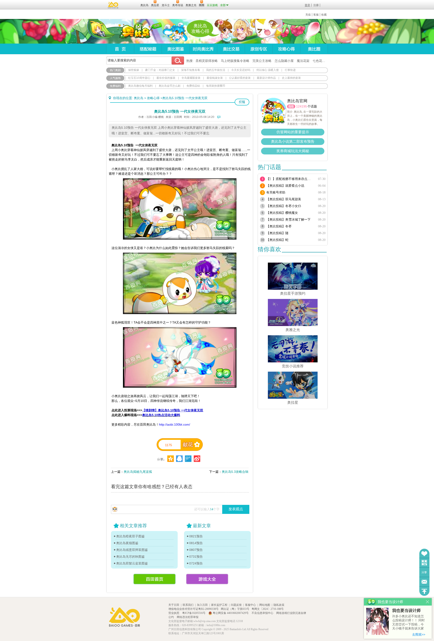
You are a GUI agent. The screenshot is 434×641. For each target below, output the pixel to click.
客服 (316, 14)
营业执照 (174, 613)
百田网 (130, 4)
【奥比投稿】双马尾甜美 (283, 199)
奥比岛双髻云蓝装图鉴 (132, 563)
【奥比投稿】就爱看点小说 (285, 185)
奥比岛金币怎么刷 (169, 85)
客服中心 (250, 604)
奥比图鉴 (175, 49)
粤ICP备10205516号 (194, 613)
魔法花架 (303, 61)
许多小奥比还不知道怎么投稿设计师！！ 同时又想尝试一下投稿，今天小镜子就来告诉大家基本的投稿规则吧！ (408, 623)
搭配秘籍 (148, 49)
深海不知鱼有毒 (190, 70)
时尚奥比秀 (203, 49)
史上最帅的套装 (291, 77)
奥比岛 (134, 31)
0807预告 (196, 550)
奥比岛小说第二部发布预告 (292, 141)
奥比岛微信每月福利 (140, 85)
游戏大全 (207, 579)
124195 (301, 106)
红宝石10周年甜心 (139, 77)
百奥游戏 (113, 4)
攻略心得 (286, 49)
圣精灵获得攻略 (207, 61)
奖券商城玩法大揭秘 (292, 151)
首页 (120, 49)
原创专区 (258, 49)
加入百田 (202, 604)
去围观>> (418, 634)
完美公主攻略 (261, 61)
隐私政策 (279, 604)
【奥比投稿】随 (277, 233)
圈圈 (291, 106)
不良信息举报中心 (263, 613)
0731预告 (196, 556)
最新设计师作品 (266, 77)
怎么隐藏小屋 (284, 61)
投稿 (242, 102)
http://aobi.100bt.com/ (174, 424)
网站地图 (264, 604)
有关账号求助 (275, 192)
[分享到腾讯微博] (188, 458)
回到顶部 (424, 591)
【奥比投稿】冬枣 (279, 226)
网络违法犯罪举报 (187, 617)
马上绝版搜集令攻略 (235, 61)
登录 (307, 5)
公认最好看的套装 (240, 77)
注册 (316, 5)
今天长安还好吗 (240, 70)
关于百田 (173, 604)
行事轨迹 (290, 70)
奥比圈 (314, 49)
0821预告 (196, 536)
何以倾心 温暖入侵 (267, 70)
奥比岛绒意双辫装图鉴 (132, 550)
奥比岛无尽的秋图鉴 (130, 556)
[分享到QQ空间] (179, 458)
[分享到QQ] (170, 458)
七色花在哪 (320, 61)
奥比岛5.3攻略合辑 (235, 471)
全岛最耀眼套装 (191, 77)
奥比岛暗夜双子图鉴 (130, 536)
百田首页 (154, 579)
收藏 (324, 14)
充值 (308, 14)
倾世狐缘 (133, 70)
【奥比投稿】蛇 (277, 240)
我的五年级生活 (215, 70)
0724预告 (196, 563)
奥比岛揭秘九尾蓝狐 (138, 471)
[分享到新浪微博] (197, 458)
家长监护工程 (219, 604)
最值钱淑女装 (215, 77)
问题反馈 (424, 581)
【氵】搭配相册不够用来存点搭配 (290, 179)
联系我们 (188, 604)
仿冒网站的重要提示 (292, 132)
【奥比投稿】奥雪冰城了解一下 (288, 219)
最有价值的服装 (165, 77)
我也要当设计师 (406, 610)
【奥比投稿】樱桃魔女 (282, 212)
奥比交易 (231, 49)
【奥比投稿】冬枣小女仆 (283, 206)
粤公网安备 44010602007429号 (230, 613)
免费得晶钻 (193, 85)
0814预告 (196, 543)
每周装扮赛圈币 (215, 85)
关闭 (427, 602)
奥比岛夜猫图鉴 (127, 543)
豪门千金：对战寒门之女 (160, 70)
